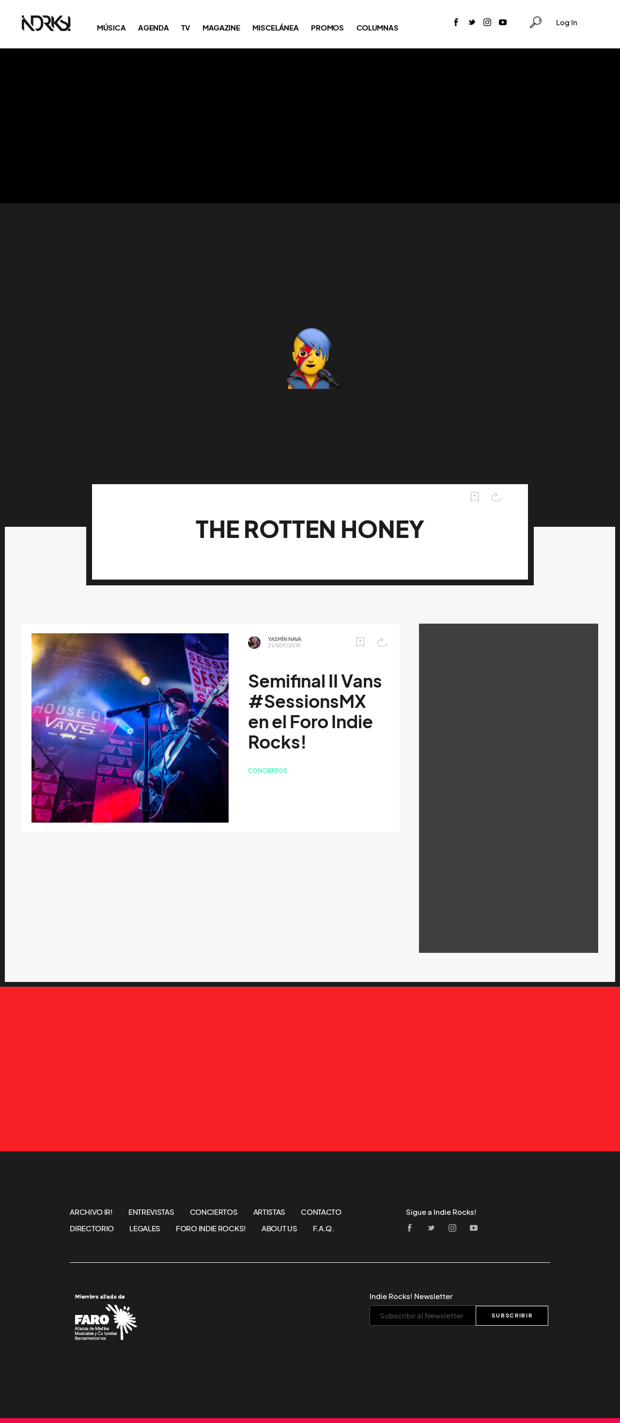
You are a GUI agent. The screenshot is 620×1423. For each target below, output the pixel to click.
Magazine (221, 27)
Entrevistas (151, 1212)
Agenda (153, 27)
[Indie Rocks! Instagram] (487, 23)
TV (185, 27)
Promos (327, 27)
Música (111, 27)
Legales (144, 1228)
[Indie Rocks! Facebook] (456, 23)
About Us (279, 1228)
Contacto (321, 1212)
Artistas (269, 1212)
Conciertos (267, 770)
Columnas (377, 27)
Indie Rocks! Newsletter (411, 1296)
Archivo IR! (91, 1212)
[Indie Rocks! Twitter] (472, 23)
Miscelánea (275, 27)
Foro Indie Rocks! (211, 1228)
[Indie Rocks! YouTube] (503, 23)
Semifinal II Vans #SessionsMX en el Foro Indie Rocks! (315, 711)
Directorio (92, 1228)
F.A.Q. (323, 1228)
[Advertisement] (310, 126)
